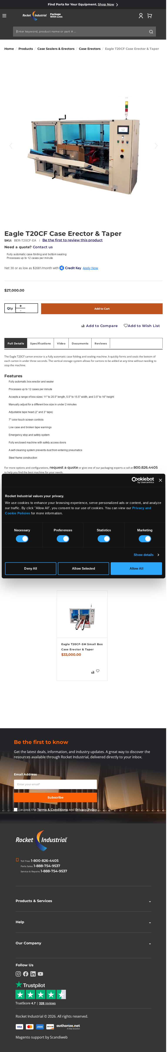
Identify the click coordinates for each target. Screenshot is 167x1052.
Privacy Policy (86, 810)
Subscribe (55, 797)
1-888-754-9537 (47, 866)
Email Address (25, 774)
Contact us (43, 247)
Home (9, 49)
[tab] (15, 343)
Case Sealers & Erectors (55, 49)
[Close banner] (160, 480)
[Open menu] (4, 15)
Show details (144, 555)
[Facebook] (24, 974)
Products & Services (82, 902)
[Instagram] (16, 974)
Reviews (101, 343)
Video (61, 343)
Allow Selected (83, 568)
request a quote (64, 467)
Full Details (16, 343)
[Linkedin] (31, 974)
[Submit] (151, 32)
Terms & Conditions (52, 810)
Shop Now (106, 4)
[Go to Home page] (44, 16)
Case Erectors (89, 49)
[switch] (63, 539)
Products (25, 49)
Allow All (136, 568)
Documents (80, 343)
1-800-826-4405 (44, 861)
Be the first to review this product (72, 240)
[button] (98, 671)
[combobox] (84, 32)
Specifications (40, 343)
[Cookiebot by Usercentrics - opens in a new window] (135, 480)
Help (82, 923)
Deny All (30, 568)
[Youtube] (39, 974)
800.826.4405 (146, 467)
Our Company (82, 944)
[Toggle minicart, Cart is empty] (149, 15)
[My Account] (140, 15)
